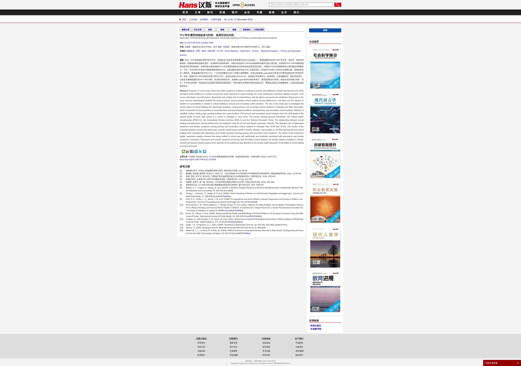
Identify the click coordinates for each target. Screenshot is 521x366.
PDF (211, 43)
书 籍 (259, 12)
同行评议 (233, 347)
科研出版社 (315, 325)
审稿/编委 (234, 355)
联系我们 (201, 355)
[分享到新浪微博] (187, 151)
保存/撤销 (300, 351)
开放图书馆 (315, 329)
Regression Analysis (269, 51)
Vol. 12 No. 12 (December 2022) (238, 19)
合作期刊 (204, 19)
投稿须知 (246, 29)
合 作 (284, 12)
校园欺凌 (190, 51)
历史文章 (198, 29)
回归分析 (211, 51)
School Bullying (231, 51)
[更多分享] (204, 151)
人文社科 (193, 19)
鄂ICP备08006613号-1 (282, 363)
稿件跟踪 (266, 347)
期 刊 (210, 12)
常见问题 (266, 351)
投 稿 (222, 12)
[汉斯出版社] (195, 5)
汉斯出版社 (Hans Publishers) (265, 361)
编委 (234, 29)
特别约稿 (266, 355)
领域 (222, 29)
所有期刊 (201, 343)
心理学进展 (216, 19)
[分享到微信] (183, 151)
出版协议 (299, 347)
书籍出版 (201, 351)
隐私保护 (299, 355)
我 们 (296, 12)
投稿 (325, 30)
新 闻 (271, 12)
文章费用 (233, 351)
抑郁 (198, 51)
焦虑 (204, 51)
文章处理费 (259, 29)
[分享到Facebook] (192, 151)
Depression (245, 51)
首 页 (185, 12)
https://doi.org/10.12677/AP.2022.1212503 (198, 159)
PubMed (226, 196)
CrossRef (228, 190)
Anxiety (255, 51)
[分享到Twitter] (200, 151)
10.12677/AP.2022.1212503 (196, 43)
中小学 (220, 51)
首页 (184, 19)
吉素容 (187, 47)
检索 (210, 29)
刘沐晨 (226, 47)
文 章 (197, 12)
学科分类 (201, 347)
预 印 (234, 12)
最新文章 (185, 29)
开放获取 (299, 343)
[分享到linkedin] (196, 151)
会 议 (247, 12)
